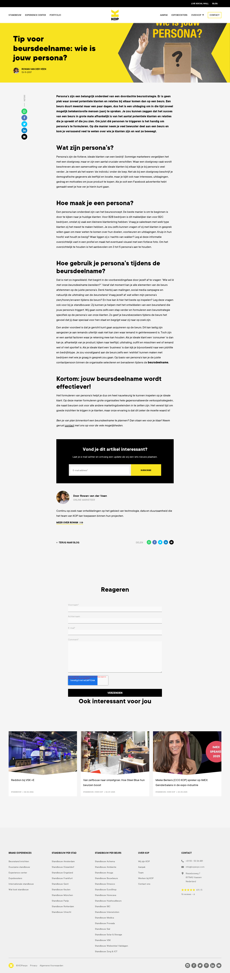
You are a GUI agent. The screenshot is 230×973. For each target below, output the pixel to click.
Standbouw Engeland (62, 872)
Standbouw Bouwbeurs (106, 878)
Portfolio (55, 15)
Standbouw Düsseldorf (63, 867)
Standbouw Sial (102, 929)
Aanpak (164, 15)
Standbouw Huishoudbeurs (108, 901)
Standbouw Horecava (105, 895)
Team (141, 872)
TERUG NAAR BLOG (69, 542)
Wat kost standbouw (19, 889)
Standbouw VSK (103, 940)
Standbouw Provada (105, 923)
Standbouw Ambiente (105, 867)
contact (69, 425)
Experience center (35, 15)
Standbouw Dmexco (105, 884)
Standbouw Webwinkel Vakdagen (111, 946)
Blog (215, 4)
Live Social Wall (200, 4)
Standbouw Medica (104, 917)
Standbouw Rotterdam (63, 906)
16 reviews (186, 894)
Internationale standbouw (21, 884)
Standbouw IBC (102, 906)
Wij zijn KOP (144, 861)
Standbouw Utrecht (61, 912)
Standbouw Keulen (61, 889)
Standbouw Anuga (104, 872)
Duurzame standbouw (19, 867)
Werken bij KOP (146, 878)
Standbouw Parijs (60, 901)
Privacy (33, 965)
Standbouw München (62, 895)
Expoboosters (179, 15)
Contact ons (144, 884)
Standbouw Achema (105, 861)
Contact (215, 15)
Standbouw (15, 15)
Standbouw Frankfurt (62, 878)
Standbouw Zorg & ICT (106, 951)
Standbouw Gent (60, 884)
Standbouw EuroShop (105, 889)
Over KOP (99, 792)
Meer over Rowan (67, 522)
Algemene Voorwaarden (51, 965)
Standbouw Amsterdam (63, 861)
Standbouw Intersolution (107, 912)
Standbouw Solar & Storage (108, 934)
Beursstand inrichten (19, 861)
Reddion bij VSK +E (22, 780)
